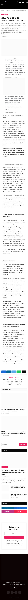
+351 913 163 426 (11, 584)
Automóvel (4, 14)
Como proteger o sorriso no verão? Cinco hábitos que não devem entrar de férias (18, 487)
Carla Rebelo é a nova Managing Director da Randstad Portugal (19, 495)
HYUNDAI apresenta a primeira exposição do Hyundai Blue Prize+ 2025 (13, 410)
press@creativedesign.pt (16, 582)
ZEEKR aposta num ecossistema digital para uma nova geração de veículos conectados (13, 432)
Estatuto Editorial (14, 587)
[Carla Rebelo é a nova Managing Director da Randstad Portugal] (5, 496)
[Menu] (2, 4)
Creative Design (15, 597)
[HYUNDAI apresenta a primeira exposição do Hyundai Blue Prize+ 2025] (14, 400)
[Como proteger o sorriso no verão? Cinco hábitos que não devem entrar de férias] (5, 488)
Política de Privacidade (14, 586)
